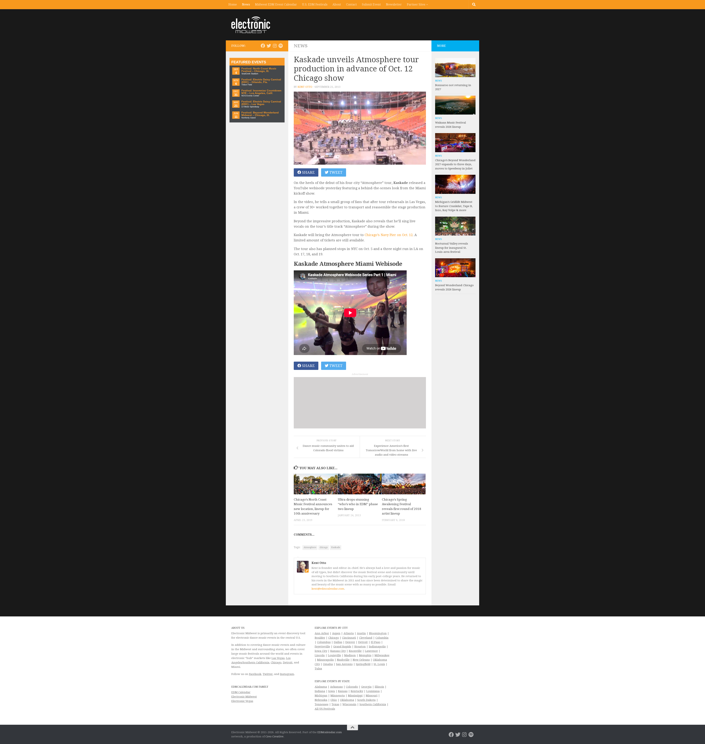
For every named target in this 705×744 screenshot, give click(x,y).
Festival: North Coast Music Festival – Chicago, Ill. (258, 70)
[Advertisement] (360, 402)
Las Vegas (278, 658)
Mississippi (355, 695)
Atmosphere (310, 547)
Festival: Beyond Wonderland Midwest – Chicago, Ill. (260, 114)
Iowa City (321, 651)
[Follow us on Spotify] (280, 46)
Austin (361, 633)
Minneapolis (325, 659)
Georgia (366, 686)
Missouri (371, 695)
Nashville (343, 659)
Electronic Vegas (242, 701)
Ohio (333, 700)
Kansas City (338, 651)
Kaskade (335, 547)
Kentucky (357, 691)
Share (308, 172)
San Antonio (344, 664)
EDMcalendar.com (329, 732)
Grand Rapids (342, 646)
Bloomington (378, 633)
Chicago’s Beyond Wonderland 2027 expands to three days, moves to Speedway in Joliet (455, 164)
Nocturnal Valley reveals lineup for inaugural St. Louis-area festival (451, 248)
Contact (351, 4)
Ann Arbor (322, 633)
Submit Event (371, 4)
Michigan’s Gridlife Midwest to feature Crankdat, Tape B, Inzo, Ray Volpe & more (454, 206)
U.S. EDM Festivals (314, 4)
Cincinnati (349, 637)
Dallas (338, 642)
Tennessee (321, 704)
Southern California (372, 704)
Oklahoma (347, 700)
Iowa (331, 691)
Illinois (379, 686)
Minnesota (337, 695)
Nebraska (321, 700)
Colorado (352, 686)
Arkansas (336, 686)
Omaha (328, 664)
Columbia (381, 637)
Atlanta (349, 633)
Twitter (268, 674)
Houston (360, 646)
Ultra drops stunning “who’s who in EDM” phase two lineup (358, 504)
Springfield (363, 664)
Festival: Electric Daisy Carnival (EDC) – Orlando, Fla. (261, 81)
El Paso (375, 642)
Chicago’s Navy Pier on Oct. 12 (389, 235)
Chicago (276, 662)
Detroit (287, 662)
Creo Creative (274, 736)
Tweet (335, 172)
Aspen (336, 633)
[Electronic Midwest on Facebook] (263, 46)
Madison (350, 655)
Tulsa (318, 668)
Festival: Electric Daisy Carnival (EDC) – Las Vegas (261, 103)
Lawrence (371, 651)
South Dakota (366, 700)
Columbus (324, 642)
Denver (350, 642)
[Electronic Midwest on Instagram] (274, 46)
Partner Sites (416, 4)
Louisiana (373, 691)
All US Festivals (325, 708)
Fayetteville (322, 646)
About (336, 4)
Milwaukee (382, 655)
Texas (335, 704)
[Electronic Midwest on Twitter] (269, 46)
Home (232, 4)
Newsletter (394, 4)
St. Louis (379, 664)
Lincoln (320, 655)
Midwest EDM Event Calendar (276, 4)
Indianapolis (377, 646)
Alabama (321, 686)
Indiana (320, 691)
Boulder (320, 637)
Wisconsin (349, 704)
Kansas (343, 691)
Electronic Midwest (244, 696)
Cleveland (365, 637)
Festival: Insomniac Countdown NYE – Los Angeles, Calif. (261, 92)
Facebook (255, 674)
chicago (324, 547)
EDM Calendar (240, 692)
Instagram (287, 674)
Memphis (365, 655)
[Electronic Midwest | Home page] (250, 25)
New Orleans (361, 659)
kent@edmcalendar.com (328, 588)
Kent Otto (305, 86)
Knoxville (355, 651)
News (246, 4)
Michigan (321, 695)
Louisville (334, 655)
